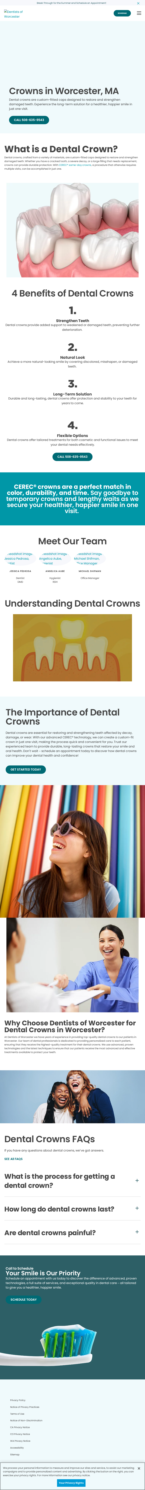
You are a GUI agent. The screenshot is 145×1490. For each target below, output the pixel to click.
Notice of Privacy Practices (24, 1407)
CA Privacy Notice (20, 1427)
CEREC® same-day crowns (75, 165)
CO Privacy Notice (20, 1434)
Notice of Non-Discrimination (26, 1420)
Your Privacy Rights (71, 1483)
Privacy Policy (17, 1400)
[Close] (139, 1468)
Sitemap (14, 1454)
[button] (139, 13)
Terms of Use (17, 1413)
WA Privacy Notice (20, 1440)
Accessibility (17, 1447)
